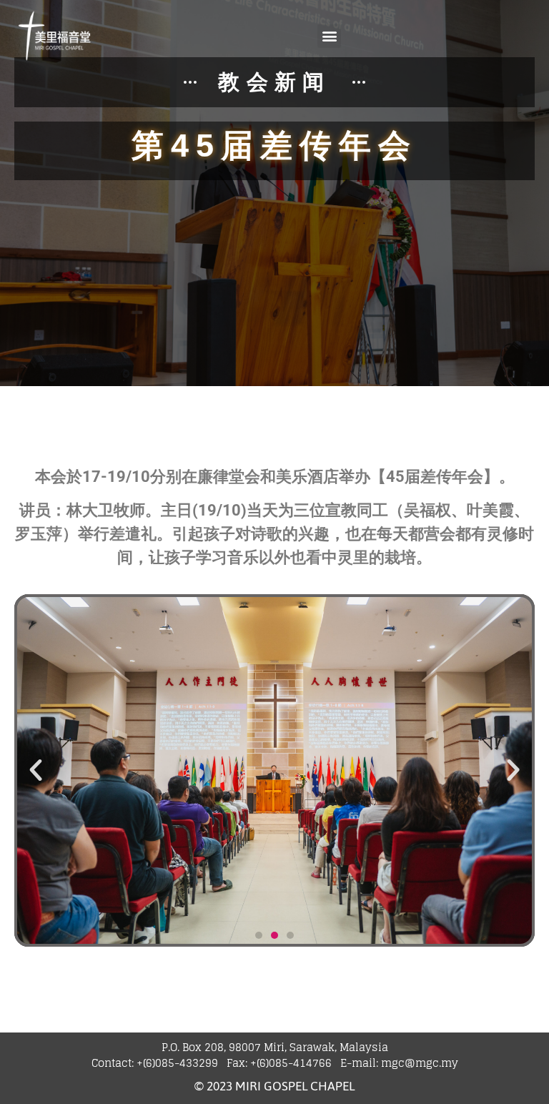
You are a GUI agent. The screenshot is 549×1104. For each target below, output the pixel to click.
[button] (329, 36)
